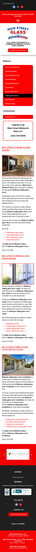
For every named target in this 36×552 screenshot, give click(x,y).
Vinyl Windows (10, 99)
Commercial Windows (12, 67)
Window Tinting (10, 104)
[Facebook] (14, 7)
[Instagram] (18, 7)
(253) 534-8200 (8, 4)
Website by (18, 546)
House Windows (10, 79)
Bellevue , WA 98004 (18, 524)
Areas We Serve (10, 117)
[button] (18, 20)
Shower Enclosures (11, 91)
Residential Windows (12, 83)
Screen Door (9, 87)
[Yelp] (22, 7)
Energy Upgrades (11, 71)
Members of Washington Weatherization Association (18, 485)
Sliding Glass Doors (11, 95)
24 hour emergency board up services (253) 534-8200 (18, 15)
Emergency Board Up (12, 75)
